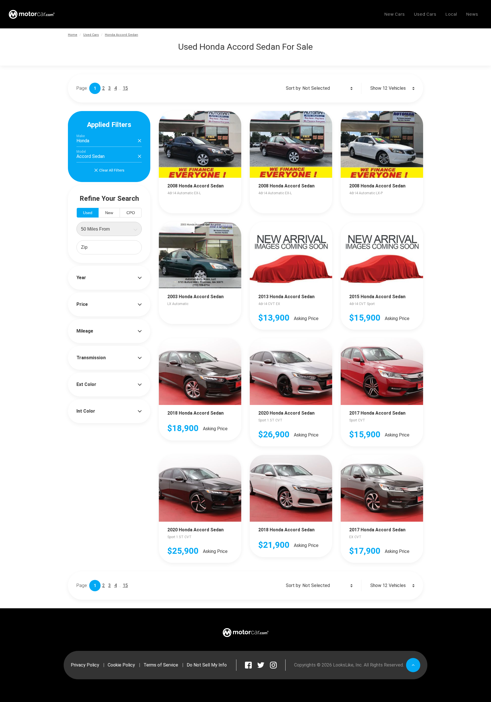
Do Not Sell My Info (207, 665)
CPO (130, 212)
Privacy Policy (85, 665)
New (109, 212)
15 (125, 88)
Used (87, 212)
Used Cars (91, 35)
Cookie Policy (121, 665)
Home (72, 35)
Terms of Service (160, 665)
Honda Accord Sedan (121, 35)
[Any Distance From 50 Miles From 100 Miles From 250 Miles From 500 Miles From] (109, 229)
